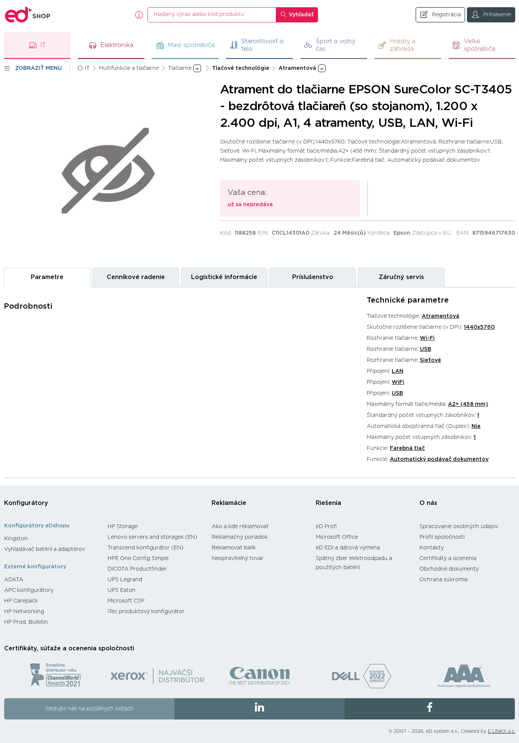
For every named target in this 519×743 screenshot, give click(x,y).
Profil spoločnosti (442, 537)
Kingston (16, 538)
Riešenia (328, 503)
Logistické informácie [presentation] (224, 277)
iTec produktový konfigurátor (146, 611)
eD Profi (326, 526)
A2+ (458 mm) (468, 404)
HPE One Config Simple (138, 558)
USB (425, 349)
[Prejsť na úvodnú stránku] (28, 14)
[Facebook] (430, 708)
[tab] (47, 277)
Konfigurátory (26, 503)
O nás (428, 503)
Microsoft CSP (126, 601)
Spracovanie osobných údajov (458, 526)
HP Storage (123, 526)
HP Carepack (21, 601)
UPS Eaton (122, 590)
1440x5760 (479, 327)
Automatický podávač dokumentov (439, 459)
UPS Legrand (125, 579)
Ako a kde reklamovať (240, 526)
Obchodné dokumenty (449, 569)
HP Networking (24, 611)
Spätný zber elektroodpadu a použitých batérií (354, 563)
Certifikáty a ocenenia (447, 558)
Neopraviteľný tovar (238, 558)
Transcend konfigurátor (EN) (146, 548)
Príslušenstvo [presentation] (312, 277)
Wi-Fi (427, 338)
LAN (397, 371)
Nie (476, 426)
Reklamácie (229, 503)
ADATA (13, 579)
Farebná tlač (407, 448)
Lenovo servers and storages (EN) (152, 537)
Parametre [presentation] (47, 277)
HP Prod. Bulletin (26, 622)
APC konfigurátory (29, 590)
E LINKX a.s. (501, 731)
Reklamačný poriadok (240, 537)
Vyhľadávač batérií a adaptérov (44, 549)
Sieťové (430, 360)
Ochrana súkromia (443, 579)
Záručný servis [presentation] (401, 277)
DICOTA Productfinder (137, 569)
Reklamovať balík (234, 548)
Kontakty (431, 548)
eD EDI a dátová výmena (348, 548)
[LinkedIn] (259, 708)
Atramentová (440, 316)
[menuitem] (52, 538)
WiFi (398, 382)
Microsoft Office (337, 537)
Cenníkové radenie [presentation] (136, 277)
